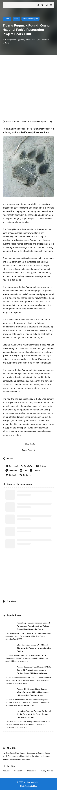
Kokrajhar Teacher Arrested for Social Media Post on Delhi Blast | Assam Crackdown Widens (34, 727)
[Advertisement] (28, 86)
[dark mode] (42, 5)
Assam (7, 19)
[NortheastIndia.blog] (14, 5)
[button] (51, 5)
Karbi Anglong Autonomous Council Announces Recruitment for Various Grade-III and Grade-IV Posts (33, 638)
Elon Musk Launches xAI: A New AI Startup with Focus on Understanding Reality (34, 661)
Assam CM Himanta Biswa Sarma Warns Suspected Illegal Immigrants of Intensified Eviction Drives (33, 705)
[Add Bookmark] (6, 43)
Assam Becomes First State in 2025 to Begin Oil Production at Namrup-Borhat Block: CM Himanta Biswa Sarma (34, 683)
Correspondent (10, 40)
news (16, 19)
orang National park (30, 19)
